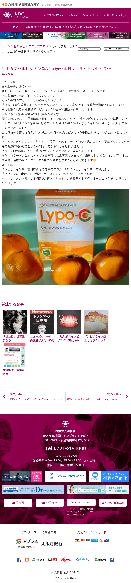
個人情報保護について (65, 572)
